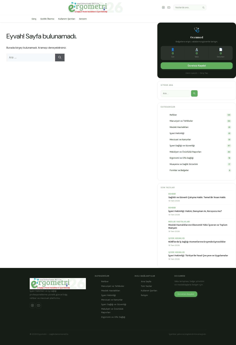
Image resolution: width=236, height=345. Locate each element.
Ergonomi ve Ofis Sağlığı (182, 158)
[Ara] (203, 7)
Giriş (34, 18)
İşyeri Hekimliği (177, 133)
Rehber (173, 114)
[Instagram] (163, 7)
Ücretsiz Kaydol (197, 65)
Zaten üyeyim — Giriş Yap (196, 73)
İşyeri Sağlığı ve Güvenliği (182, 145)
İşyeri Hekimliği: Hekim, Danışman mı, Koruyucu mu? (195, 211)
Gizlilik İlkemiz (47, 18)
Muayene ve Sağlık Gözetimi (184, 164)
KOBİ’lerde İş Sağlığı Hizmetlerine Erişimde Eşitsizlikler (197, 241)
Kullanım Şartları (66, 18)
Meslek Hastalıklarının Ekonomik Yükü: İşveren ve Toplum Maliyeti (197, 226)
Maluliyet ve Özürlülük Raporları (185, 151)
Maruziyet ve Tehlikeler (181, 121)
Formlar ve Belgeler (179, 170)
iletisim (83, 18)
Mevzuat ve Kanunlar (180, 139)
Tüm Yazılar (146, 286)
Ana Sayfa (146, 281)
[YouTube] (168, 7)
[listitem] (32, 305)
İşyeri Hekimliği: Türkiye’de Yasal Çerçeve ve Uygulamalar (198, 255)
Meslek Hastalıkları (179, 127)
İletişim (144, 295)
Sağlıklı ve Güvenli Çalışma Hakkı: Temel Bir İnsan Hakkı (197, 197)
